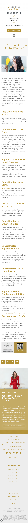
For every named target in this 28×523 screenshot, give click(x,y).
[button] (14, 35)
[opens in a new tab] (7, 13)
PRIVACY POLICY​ (6, 510)
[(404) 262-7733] (14, 16)
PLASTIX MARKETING (16, 511)
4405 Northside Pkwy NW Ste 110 (14, 25)
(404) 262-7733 (14, 18)
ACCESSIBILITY (22, 510)
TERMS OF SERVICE (14, 510)
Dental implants (5, 188)
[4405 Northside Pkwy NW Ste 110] (14, 23)
